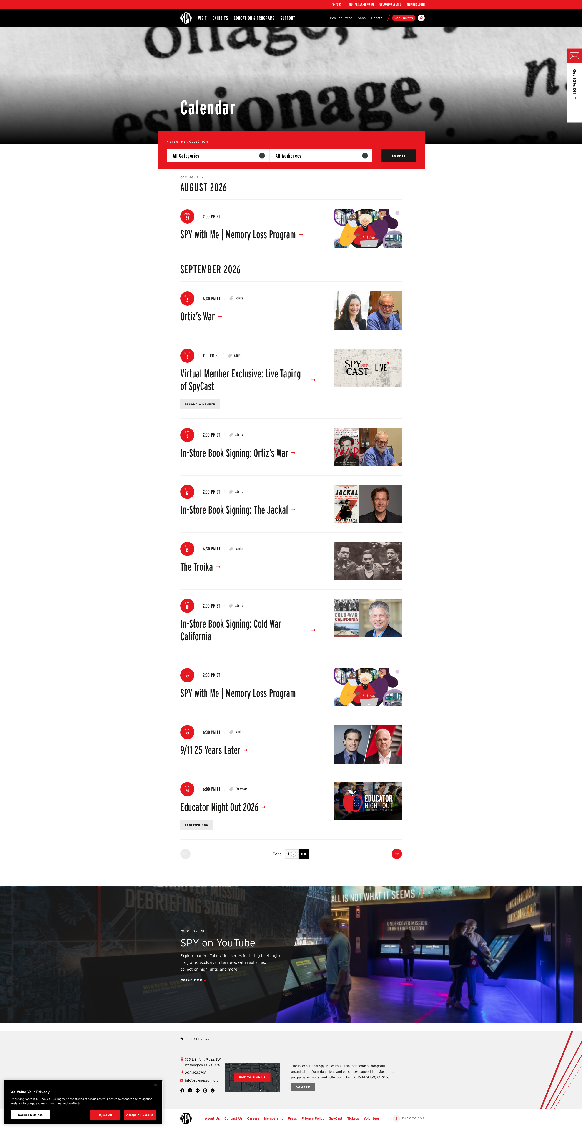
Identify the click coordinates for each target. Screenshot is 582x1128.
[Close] (156, 1085)
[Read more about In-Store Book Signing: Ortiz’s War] (368, 447)
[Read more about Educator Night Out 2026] (368, 801)
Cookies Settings (30, 1115)
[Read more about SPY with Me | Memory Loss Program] (368, 228)
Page (277, 854)
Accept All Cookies (139, 1115)
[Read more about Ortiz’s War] (368, 310)
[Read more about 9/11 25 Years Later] (368, 744)
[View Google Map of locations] (252, 1077)
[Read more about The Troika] (368, 561)
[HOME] (181, 1038)
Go (304, 854)
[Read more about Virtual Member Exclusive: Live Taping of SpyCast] (368, 368)
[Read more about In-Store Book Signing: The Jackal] (368, 504)
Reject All (105, 1115)
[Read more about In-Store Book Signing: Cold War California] (368, 618)
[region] (83, 1102)
